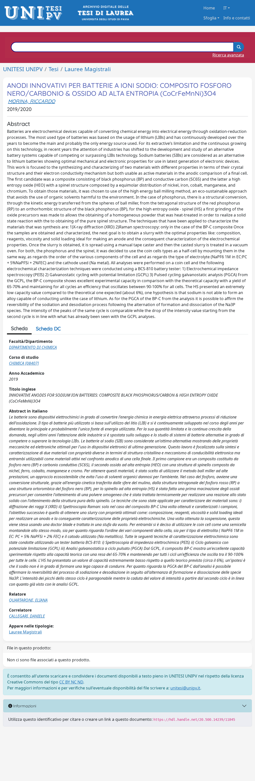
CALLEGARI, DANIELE (27, 616)
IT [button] (225, 8)
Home (209, 8)
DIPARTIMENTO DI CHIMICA (33, 347)
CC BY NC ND (71, 682)
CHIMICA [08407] (24, 363)
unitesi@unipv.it (185, 688)
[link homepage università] (105, 13)
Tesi (54, 69)
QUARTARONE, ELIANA (28, 600)
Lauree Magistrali (87, 69)
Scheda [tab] (19, 328)
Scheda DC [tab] (48, 328)
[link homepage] (34, 13)
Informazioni (24, 705)
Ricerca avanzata (228, 55)
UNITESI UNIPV (23, 69)
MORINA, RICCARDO (31, 101)
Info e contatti (236, 18)
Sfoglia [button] (209, 18)
